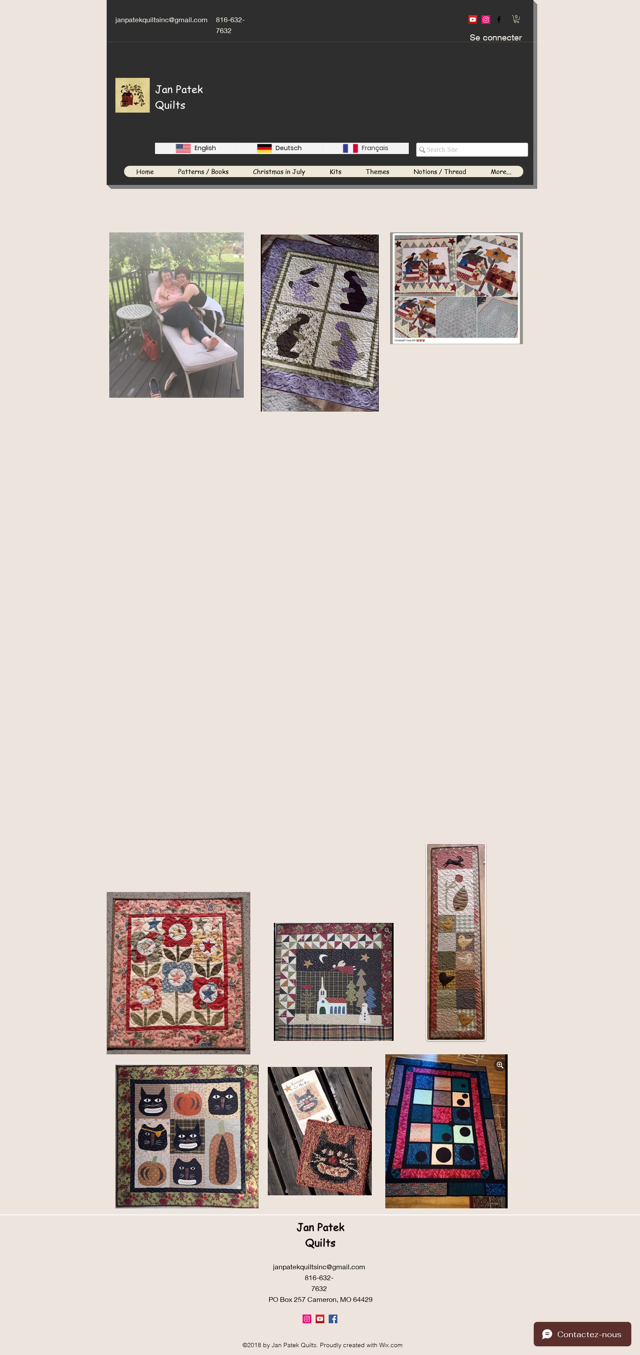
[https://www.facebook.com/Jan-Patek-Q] (499, 19)
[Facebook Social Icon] (333, 1319)
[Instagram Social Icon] (486, 19)
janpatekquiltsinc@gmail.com (161, 19)
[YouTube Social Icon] (472, 19)
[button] (516, 19)
